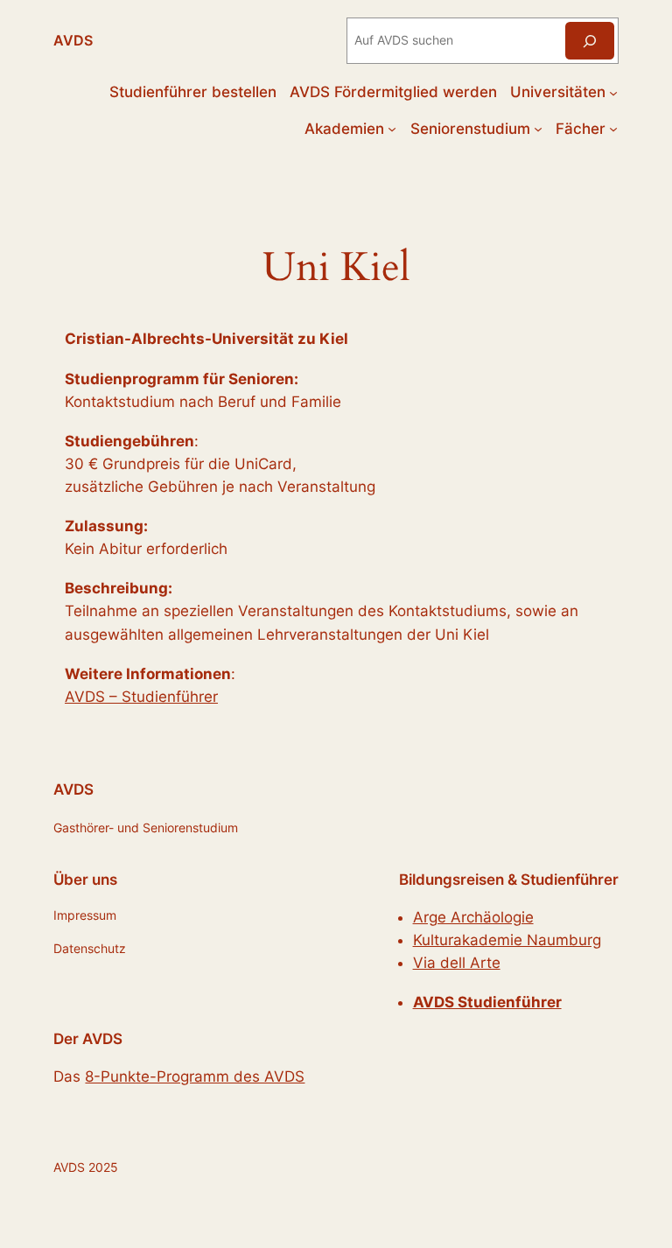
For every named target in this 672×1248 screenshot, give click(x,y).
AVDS (73, 40)
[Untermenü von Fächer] (613, 128)
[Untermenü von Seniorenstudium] (538, 128)
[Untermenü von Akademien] (392, 128)
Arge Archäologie (473, 917)
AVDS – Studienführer (141, 696)
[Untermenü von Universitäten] (613, 92)
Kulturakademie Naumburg (507, 940)
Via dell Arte (456, 962)
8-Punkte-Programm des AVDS (194, 1076)
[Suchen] (589, 41)
